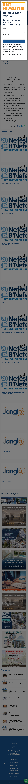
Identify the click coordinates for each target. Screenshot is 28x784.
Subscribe (14, 41)
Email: (5, 28)
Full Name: (6, 34)
